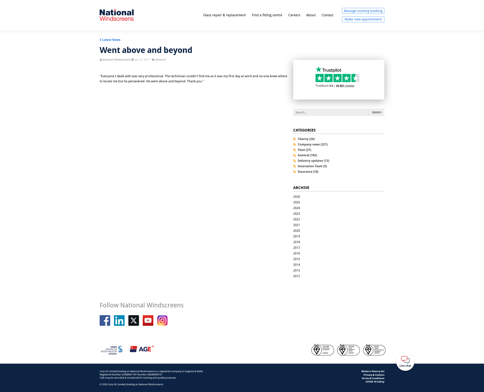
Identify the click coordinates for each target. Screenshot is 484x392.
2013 (296, 270)
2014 (296, 265)
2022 (296, 219)
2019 (296, 236)
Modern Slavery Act (372, 371)
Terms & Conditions (373, 378)
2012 (296, 276)
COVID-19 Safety (374, 381)
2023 (296, 214)
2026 (296, 196)
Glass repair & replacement (224, 15)
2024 (296, 208)
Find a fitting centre (267, 15)
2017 (296, 248)
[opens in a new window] (133, 320)
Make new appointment (363, 19)
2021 (296, 225)
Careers (294, 15)
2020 (296, 231)
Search (376, 112)
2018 (296, 242)
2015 (296, 259)
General (161, 59)
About (311, 15)
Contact (327, 15)
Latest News (111, 40)
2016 (296, 253)
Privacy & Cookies (374, 374)
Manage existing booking (363, 11)
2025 (296, 202)
